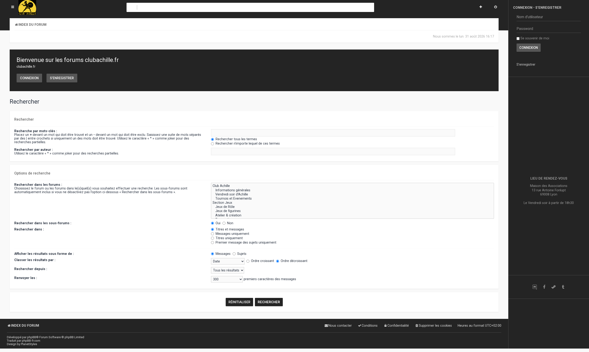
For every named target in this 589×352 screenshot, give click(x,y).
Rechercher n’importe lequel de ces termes (247, 143)
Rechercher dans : (29, 229)
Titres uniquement (229, 238)
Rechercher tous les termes (236, 139)
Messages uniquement (232, 234)
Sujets (241, 254)
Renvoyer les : (25, 278)
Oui (217, 223)
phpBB (31, 337)
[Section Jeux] (352, 203)
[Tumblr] (563, 287)
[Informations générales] (352, 190)
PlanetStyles (29, 344)
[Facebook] (544, 287)
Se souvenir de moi (534, 38)
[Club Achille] (352, 186)
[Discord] (535, 287)
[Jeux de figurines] (352, 211)
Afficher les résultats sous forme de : (44, 254)
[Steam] (553, 287)
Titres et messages (229, 229)
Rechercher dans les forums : (38, 184)
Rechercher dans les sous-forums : (42, 223)
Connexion (29, 78)
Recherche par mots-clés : (35, 131)
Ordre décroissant (293, 261)
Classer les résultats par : (34, 260)
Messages (223, 254)
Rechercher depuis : (30, 269)
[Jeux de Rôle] (352, 207)
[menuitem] (495, 7)
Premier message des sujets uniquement (245, 242)
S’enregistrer (62, 78)
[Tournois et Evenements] (352, 199)
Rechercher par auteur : (33, 149)
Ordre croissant (262, 261)
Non (229, 223)
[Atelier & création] (352, 215)
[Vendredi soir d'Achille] (352, 194)
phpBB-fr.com (31, 340)
